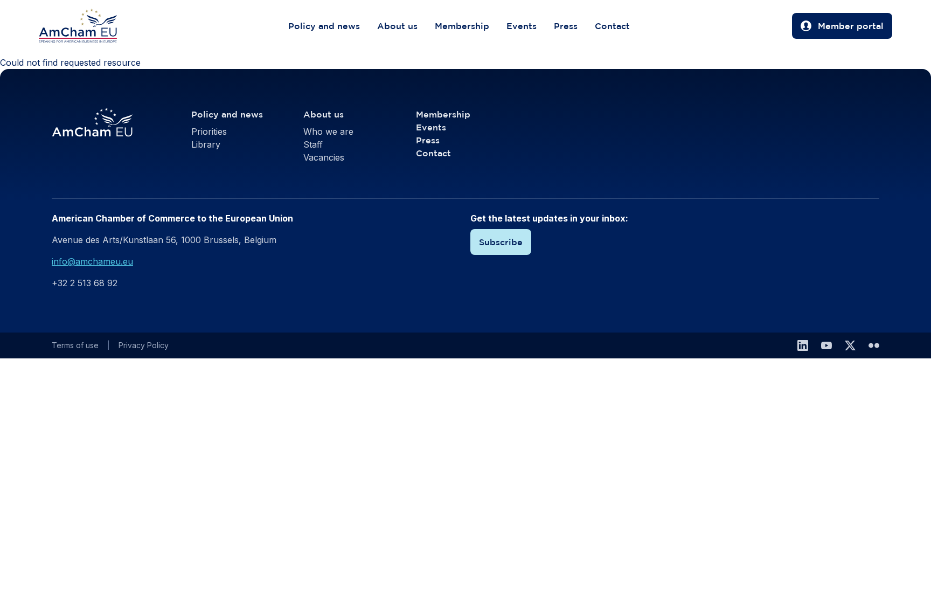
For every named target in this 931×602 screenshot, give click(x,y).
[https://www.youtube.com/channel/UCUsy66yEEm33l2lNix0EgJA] (826, 345)
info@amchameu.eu (92, 261)
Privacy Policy (144, 345)
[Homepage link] (88, 26)
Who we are (328, 131)
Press (566, 26)
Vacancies (323, 157)
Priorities (209, 131)
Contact (612, 26)
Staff (313, 144)
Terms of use (75, 345)
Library (205, 144)
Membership (462, 26)
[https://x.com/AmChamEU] (850, 345)
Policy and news (324, 26)
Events (521, 26)
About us (397, 26)
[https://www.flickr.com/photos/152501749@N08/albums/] (874, 345)
